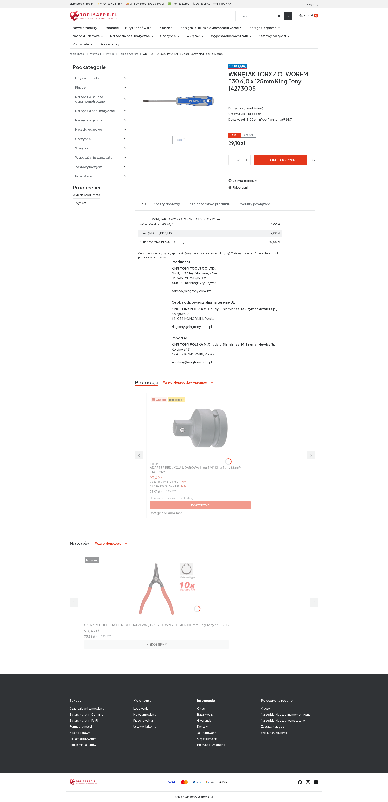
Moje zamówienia (144, 714)
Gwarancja (204, 720)
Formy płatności (81, 726)
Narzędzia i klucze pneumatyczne (283, 720)
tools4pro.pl (77, 53)
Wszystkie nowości (108, 543)
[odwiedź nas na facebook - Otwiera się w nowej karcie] (299, 782)
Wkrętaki (95, 53)
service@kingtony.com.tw (191, 291)
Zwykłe (110, 53)
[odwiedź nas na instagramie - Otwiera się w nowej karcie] (308, 782)
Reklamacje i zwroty (83, 738)
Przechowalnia (143, 720)
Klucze (265, 708)
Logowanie (140, 708)
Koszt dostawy (80, 732)
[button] (288, 16)
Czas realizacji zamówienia (87, 708)
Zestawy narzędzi (272, 726)
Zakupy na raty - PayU (84, 720)
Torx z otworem (128, 53)
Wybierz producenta (86, 195)
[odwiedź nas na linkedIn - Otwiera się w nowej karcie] (316, 782)
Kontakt (202, 726)
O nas (201, 708)
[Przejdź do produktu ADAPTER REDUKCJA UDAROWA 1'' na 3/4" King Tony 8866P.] (200, 428)
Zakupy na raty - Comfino (86, 714)
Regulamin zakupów (83, 744)
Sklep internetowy (192, 796)
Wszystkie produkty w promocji (185, 382)
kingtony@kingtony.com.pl (192, 326)
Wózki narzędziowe (274, 732)
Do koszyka (200, 505)
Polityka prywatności (211, 744)
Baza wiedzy (205, 714)
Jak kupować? (206, 732)
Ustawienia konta (144, 726)
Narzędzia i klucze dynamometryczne (285, 714)
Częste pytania (207, 738)
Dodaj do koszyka (280, 160)
